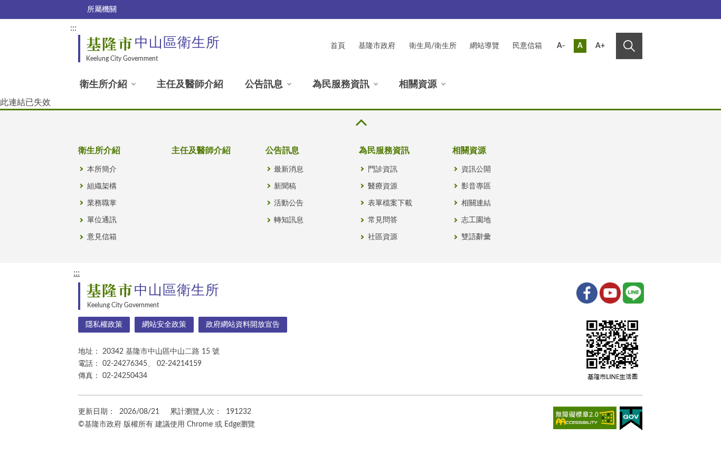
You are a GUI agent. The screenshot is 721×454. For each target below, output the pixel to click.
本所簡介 (102, 169)
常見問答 (382, 220)
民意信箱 (527, 46)
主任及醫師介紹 (190, 84)
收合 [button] (360, 123)
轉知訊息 (288, 220)
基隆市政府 (376, 46)
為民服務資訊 (340, 84)
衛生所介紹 (103, 84)
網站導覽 (484, 46)
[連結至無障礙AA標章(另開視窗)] (585, 419)
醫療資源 (382, 186)
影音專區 (476, 186)
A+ (600, 46)
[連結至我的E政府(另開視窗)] (631, 420)
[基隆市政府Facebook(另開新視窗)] (585, 291)
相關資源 (418, 84)
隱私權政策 (104, 324)
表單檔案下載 (390, 203)
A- (561, 46)
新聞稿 (285, 186)
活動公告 (288, 203)
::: (73, 28)
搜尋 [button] (629, 46)
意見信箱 (102, 237)
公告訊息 (264, 84)
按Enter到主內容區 (607, 29)
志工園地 (476, 220)
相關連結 (476, 203)
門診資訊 (382, 169)
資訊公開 (476, 169)
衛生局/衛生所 (433, 46)
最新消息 (288, 169)
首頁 (337, 46)
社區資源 (382, 237)
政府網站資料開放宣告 (243, 324)
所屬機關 (102, 9)
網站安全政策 (164, 324)
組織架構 (102, 186)
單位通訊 (102, 220)
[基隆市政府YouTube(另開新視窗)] (609, 291)
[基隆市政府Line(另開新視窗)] (632, 291)
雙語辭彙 (476, 237)
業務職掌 (102, 203)
